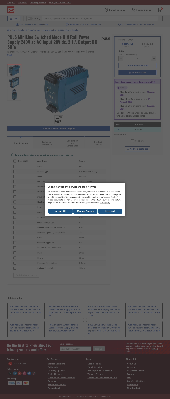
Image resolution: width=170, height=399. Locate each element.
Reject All (110, 211)
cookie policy (105, 202)
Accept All (60, 211)
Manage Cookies (85, 211)
